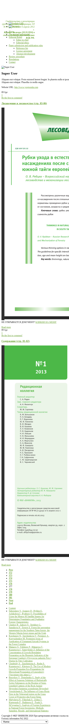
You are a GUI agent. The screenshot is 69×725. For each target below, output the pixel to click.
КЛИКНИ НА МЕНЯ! (46, 322)
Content (12, 608)
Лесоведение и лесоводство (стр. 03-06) (24, 103)
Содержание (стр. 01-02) (15, 341)
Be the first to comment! (11, 97)
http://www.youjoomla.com (26, 87)
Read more (6, 327)
